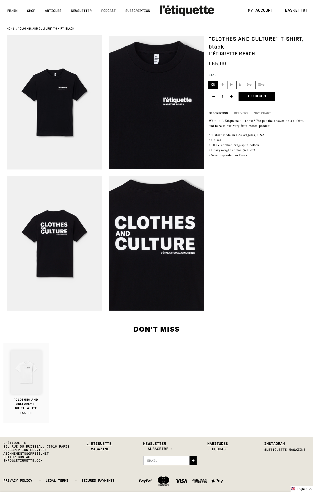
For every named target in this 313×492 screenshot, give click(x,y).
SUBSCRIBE (191, 267)
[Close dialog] (219, 222)
